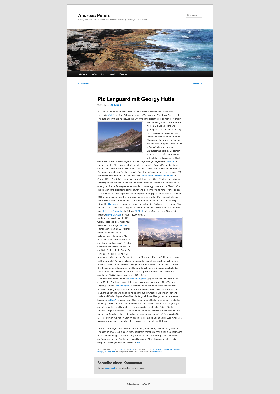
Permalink (157, 351)
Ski (102, 73)
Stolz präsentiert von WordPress (140, 383)
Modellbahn (124, 73)
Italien (105, 210)
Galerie (111, 115)
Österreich (118, 210)
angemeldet (110, 368)
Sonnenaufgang (121, 285)
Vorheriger (83, 83)
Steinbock (124, 225)
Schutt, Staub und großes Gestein (157, 175)
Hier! (138, 342)
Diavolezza (156, 349)
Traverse (169, 161)
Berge (94, 73)
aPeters (121, 349)
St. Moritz (139, 210)
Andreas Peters (94, 15)
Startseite (83, 73)
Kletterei (112, 203)
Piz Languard (109, 351)
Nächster (197, 83)
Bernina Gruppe (113, 214)
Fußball (112, 73)
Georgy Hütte (167, 349)
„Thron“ (112, 299)
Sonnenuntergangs (137, 278)
